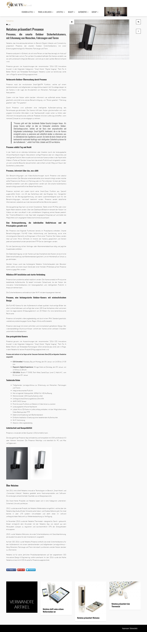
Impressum (125, 628)
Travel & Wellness (45, 12)
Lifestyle (59, 12)
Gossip (94, 12)
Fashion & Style (27, 12)
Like (9, 24)
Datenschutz (134, 628)
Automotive (82, 12)
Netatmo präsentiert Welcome (88, 617)
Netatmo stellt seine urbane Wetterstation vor (53, 610)
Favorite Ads (116, 11)
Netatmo (10, 21)
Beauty (70, 12)
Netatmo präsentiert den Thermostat (121, 605)
